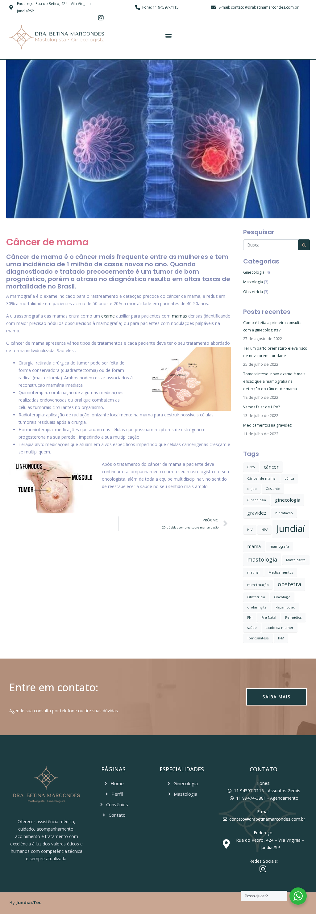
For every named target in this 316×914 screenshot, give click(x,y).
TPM (281, 638)
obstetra (289, 584)
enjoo (252, 488)
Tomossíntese (258, 638)
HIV (249, 530)
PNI (249, 617)
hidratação (284, 513)
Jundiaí (290, 528)
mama (254, 546)
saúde (252, 627)
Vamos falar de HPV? (261, 407)
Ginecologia (253, 272)
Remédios (293, 617)
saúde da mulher (279, 627)
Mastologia (253, 281)
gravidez (256, 513)
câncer (271, 467)
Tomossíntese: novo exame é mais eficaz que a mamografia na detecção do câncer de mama (274, 381)
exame (108, 316)
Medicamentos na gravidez (267, 425)
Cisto (251, 467)
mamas (179, 316)
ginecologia (287, 500)
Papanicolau (285, 607)
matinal (253, 572)
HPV (264, 530)
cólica (289, 478)
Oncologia (282, 597)
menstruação (258, 585)
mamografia (279, 546)
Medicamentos (280, 572)
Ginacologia (256, 500)
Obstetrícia (253, 291)
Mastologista (296, 560)
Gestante (273, 488)
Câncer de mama (261, 478)
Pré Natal (268, 617)
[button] (168, 36)
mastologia (262, 559)
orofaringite (257, 607)
